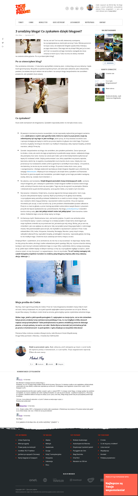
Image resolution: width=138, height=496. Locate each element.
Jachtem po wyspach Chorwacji (29, 454)
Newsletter (43, 22)
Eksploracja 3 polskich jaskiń (83, 447)
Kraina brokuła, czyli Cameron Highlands (113, 97)
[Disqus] (55, 399)
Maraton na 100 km (80, 461)
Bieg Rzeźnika (78, 454)
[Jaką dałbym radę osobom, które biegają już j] (108, 47)
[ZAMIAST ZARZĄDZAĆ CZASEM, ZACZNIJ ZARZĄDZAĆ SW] (117, 56)
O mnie (31, 22)
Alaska (48, 440)
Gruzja (48, 451)
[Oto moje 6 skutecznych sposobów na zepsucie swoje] (99, 56)
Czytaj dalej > (112, 11)
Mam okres (110, 88)
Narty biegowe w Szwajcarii (27, 458)
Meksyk (48, 444)
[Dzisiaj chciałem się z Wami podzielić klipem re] (99, 47)
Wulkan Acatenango (80, 440)
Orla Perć (76, 458)
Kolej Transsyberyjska (53, 454)
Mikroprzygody (23, 444)
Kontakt (103, 22)
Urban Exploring (24, 440)
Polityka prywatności (108, 458)
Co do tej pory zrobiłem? (109, 444)
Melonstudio (32, 171)
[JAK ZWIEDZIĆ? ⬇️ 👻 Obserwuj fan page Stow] (117, 38)
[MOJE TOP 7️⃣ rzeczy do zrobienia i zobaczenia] (99, 38)
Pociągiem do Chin (79, 451)
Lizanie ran (110, 73)
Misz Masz (18, 35)
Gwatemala (49, 447)
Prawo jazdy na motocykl (26, 447)
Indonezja (49, 461)
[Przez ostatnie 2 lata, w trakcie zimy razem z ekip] (108, 38)
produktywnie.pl (72, 209)
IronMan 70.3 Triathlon (26, 451)
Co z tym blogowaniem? (111, 82)
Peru (47, 465)
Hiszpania (49, 458)
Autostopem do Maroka (81, 444)
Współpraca (89, 22)
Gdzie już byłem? (59, 22)
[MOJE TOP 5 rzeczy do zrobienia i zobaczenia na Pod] (108, 56)
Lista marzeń (75, 22)
